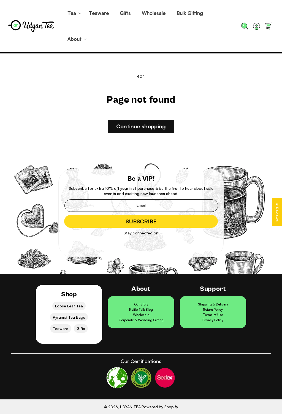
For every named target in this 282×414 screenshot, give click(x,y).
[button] (72, 13)
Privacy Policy (212, 320)
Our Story (141, 304)
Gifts (81, 328)
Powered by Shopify (160, 406)
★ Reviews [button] (277, 211)
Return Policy (213, 309)
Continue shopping (141, 126)
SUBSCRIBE (141, 221)
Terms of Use (213, 315)
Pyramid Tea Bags (69, 317)
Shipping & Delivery (213, 304)
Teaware (60, 328)
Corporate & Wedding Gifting (141, 320)
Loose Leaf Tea (69, 306)
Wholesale (141, 315)
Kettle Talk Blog (141, 309)
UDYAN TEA (130, 406)
